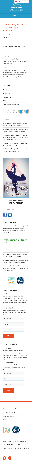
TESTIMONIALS (8, 444)
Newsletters (6, 90)
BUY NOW (16, 203)
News (4, 101)
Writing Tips (6, 93)
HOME (5, 442)
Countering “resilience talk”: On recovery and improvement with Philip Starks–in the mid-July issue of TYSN (16, 137)
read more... (6, 232)
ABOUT (9, 442)
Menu (17, 16)
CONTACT (17, 444)
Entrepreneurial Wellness (15, 46)
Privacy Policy (7, 420)
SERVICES (16, 442)
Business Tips (7, 97)
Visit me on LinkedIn (9, 412)
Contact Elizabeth (8, 416)
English (19, 1)
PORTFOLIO (24, 442)
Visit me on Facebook (9, 409)
